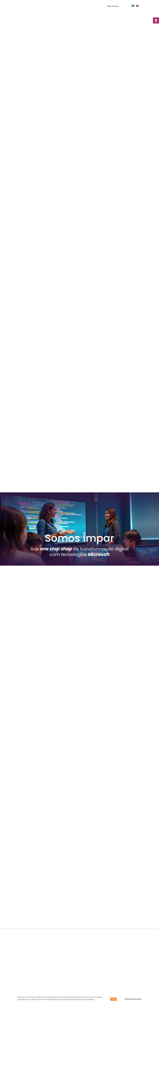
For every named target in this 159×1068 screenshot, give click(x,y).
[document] (79, 534)
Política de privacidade (133, 999)
